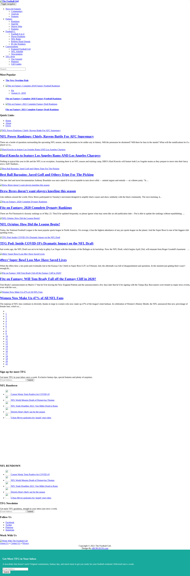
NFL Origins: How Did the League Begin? (30, 224)
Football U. (11, 31)
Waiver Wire (16, 26)
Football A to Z (17, 34)
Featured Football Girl (21, 49)
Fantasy (9, 19)
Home (8, 120)
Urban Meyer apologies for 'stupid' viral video (31, 417)
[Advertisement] (21, 443)
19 (7, 359)
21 (7, 364)
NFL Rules (16, 39)
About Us (4, 543)
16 (7, 351)
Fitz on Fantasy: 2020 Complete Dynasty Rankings (36, 207)
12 (7, 341)
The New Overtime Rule (17, 80)
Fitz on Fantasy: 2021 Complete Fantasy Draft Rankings (32, 109)
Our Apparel (16, 59)
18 (7, 356)
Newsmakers (17, 54)
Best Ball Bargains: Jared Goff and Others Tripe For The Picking (47, 174)
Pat (12, 90)
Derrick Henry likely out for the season (28, 412)
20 (7, 361)
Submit (6, 572)
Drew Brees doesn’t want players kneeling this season (38, 191)
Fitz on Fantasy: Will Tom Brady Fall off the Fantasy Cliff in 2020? (48, 279)
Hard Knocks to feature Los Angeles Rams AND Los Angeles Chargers (50, 155)
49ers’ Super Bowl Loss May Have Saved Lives (33, 260)
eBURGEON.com (100, 548)
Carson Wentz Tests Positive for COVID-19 (30, 394)
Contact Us (15, 543)
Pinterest (15, 61)
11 (7, 339)
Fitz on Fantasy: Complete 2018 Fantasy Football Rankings (33, 98)
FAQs (8, 126)
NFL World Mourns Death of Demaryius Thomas (32, 400)
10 (7, 336)
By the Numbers (18, 44)
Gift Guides (16, 64)
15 (7, 349)
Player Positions (18, 36)
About (8, 123)
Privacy (25, 543)
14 (7, 346)
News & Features (13, 9)
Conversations (12, 46)
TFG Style (10, 56)
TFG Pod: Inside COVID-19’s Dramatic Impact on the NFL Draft (46, 243)
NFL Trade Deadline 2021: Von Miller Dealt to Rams (34, 406)
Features (14, 16)
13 (7, 344)
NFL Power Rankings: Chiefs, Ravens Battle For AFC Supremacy (47, 136)
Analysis (15, 14)
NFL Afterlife (17, 51)
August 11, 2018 (18, 93)
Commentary (17, 11)
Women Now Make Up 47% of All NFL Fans (31, 298)
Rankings (15, 21)
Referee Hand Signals (20, 41)
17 (7, 354)
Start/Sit (14, 24)
